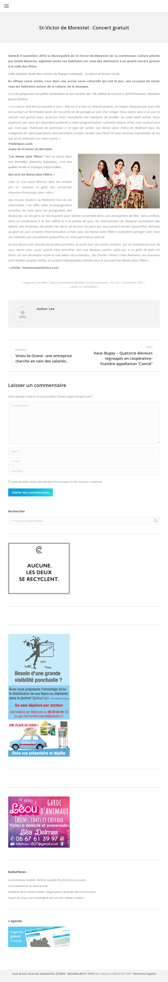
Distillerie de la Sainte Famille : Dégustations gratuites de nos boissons (52, 892)
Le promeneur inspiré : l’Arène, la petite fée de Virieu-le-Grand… (47, 880)
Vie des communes (97, 282)
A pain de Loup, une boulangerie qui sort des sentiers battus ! (46, 898)
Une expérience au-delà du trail (28, 886)
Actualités (41, 282)
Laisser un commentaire (84, 286)
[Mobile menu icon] (6, 6)
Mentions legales (145, 973)
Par (115, 282)
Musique (80, 282)
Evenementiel (66, 282)
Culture (53, 282)
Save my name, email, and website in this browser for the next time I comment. (57, 482)
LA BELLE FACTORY (121, 973)
